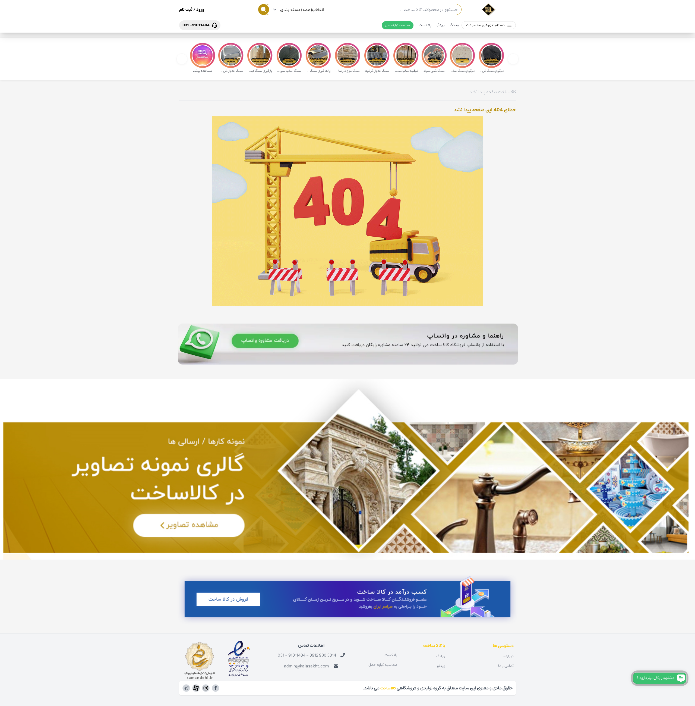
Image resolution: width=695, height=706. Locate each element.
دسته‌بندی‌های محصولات (485, 25)
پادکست (425, 25)
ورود (199, 9)
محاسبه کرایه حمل (397, 25)
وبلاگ (454, 25)
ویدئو (441, 25)
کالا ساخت (507, 92)
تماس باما (506, 666)
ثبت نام (185, 9)
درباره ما (507, 656)
